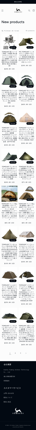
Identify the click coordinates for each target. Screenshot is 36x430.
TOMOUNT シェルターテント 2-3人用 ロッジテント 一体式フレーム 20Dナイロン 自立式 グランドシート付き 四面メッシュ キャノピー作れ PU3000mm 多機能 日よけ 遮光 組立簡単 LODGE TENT (9, 292)
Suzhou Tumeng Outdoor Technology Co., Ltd (16, 371)
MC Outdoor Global (14, 425)
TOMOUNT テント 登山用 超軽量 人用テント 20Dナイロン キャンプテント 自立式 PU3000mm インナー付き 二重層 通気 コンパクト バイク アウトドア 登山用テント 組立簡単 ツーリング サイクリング (27, 211)
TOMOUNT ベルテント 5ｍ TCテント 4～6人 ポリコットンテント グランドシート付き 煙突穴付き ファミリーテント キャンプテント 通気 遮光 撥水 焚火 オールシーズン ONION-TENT (27, 134)
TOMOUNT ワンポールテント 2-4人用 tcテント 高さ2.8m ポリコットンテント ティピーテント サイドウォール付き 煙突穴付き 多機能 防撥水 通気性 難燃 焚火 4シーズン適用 (9, 173)
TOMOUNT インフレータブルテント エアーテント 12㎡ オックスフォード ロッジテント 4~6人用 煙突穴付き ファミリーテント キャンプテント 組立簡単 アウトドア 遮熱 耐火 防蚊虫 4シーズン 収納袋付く (26, 251)
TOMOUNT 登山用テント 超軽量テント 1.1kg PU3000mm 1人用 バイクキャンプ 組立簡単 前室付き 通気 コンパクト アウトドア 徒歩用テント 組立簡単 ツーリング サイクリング (26, 173)
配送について (8, 397)
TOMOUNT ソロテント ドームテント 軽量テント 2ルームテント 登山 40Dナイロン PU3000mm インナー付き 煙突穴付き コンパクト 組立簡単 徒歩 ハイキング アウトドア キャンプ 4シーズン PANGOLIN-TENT (27, 293)
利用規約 (7, 381)
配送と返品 (7, 402)
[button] (2, 10)
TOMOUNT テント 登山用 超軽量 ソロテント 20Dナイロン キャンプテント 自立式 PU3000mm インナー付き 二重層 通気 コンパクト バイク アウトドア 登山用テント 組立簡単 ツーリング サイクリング (9, 211)
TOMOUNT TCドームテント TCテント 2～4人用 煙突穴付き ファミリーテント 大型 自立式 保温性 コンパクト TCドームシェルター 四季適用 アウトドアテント (27, 96)
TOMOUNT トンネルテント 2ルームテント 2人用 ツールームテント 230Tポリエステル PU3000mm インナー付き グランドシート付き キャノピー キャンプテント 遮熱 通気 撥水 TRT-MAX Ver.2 (9, 332)
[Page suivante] (26, 353)
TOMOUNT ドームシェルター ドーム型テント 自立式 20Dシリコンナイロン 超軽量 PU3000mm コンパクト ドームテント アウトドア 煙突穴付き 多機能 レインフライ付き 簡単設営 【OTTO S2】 (9, 134)
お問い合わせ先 (9, 393)
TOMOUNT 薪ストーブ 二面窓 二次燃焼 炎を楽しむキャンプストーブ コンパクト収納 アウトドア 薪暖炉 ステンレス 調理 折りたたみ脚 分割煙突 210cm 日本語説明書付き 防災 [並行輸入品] (9, 58)
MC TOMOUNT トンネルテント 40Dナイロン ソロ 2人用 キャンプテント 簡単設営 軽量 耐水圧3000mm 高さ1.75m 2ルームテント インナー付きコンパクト (27, 57)
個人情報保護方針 (9, 376)
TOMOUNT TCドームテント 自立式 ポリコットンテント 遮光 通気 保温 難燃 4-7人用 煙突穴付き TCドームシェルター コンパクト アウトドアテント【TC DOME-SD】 (9, 97)
